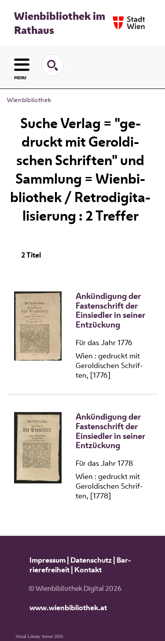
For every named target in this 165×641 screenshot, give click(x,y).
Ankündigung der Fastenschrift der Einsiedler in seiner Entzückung (110, 310)
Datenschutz (91, 560)
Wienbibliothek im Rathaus (59, 23)
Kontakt (88, 570)
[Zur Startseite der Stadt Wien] (129, 23)
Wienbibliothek (29, 100)
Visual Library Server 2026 (39, 636)
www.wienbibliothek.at (68, 607)
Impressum (47, 560)
